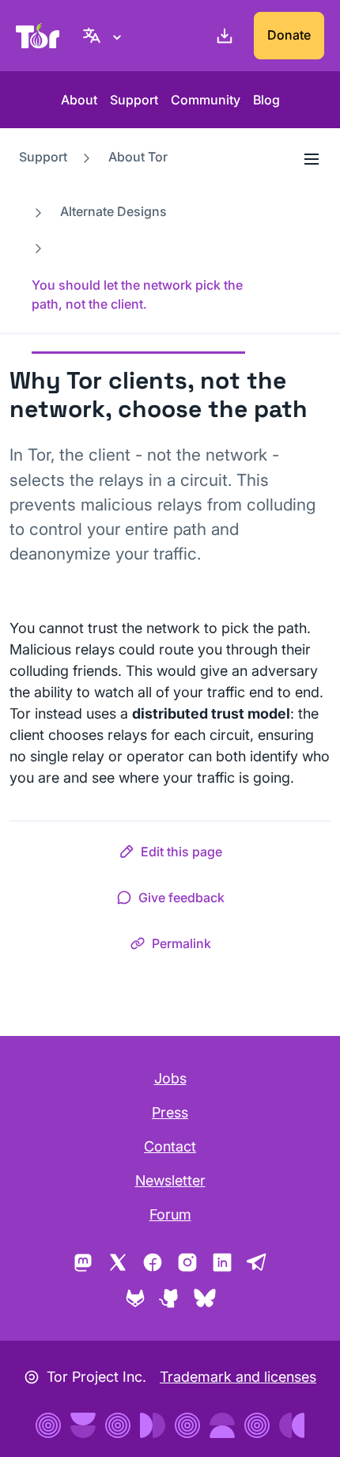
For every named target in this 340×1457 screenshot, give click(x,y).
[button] (170, 854)
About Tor (138, 157)
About (79, 100)
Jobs (170, 1078)
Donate (289, 35)
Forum (170, 1214)
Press (170, 1112)
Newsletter (170, 1180)
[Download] (221, 35)
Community (205, 100)
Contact (170, 1146)
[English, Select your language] (104, 36)
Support (134, 100)
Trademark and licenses (238, 1376)
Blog (266, 100)
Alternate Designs (113, 211)
